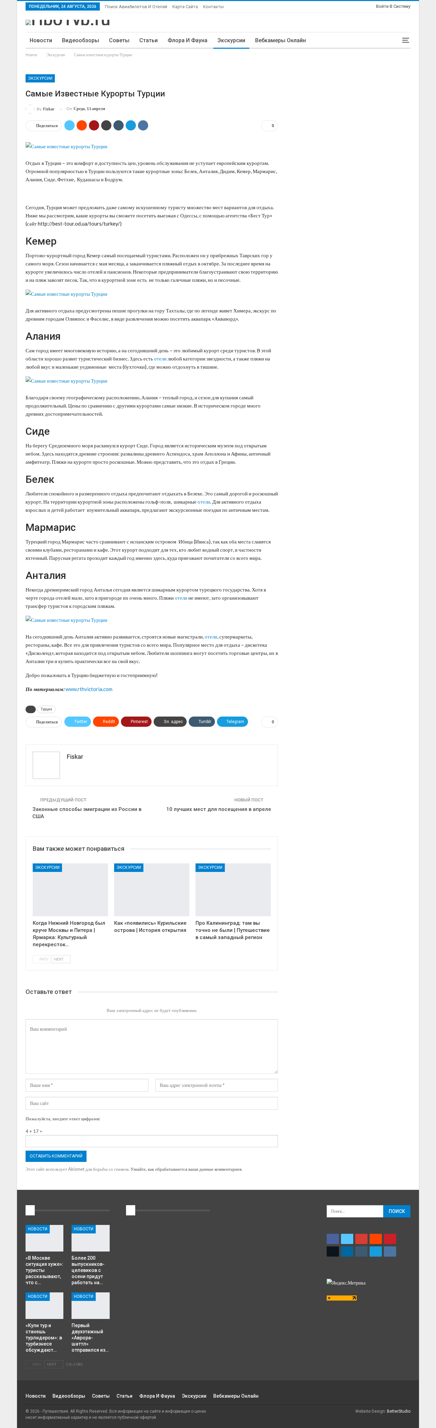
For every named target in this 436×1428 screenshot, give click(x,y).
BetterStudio (398, 1411)
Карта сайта (185, 6)
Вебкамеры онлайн (280, 40)
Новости (41, 40)
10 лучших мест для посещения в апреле (218, 809)
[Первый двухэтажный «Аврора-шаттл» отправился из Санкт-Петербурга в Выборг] (90, 1305)
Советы (119, 40)
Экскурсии (231, 40)
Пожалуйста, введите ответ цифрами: (63, 1118)
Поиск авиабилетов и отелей (136, 6)
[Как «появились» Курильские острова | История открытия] (151, 889)
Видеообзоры (80, 40)
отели (160, 358)
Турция (46, 709)
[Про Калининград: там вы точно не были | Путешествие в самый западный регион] (233, 889)
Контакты (213, 6)
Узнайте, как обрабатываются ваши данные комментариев (186, 1169)
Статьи (148, 40)
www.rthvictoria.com (88, 689)
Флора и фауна (187, 40)
